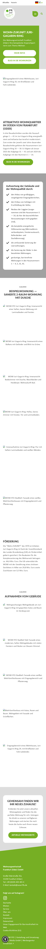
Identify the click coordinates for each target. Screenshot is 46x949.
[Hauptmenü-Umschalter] (35, 14)
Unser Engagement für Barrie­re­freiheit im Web (20, 926)
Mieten (6, 906)
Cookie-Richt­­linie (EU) (12, 931)
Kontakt (6, 915)
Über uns (6, 912)
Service (6, 909)
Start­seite (7, 903)
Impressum (7, 918)
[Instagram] (5, 898)
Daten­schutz (8, 921)
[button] (42, 14)
